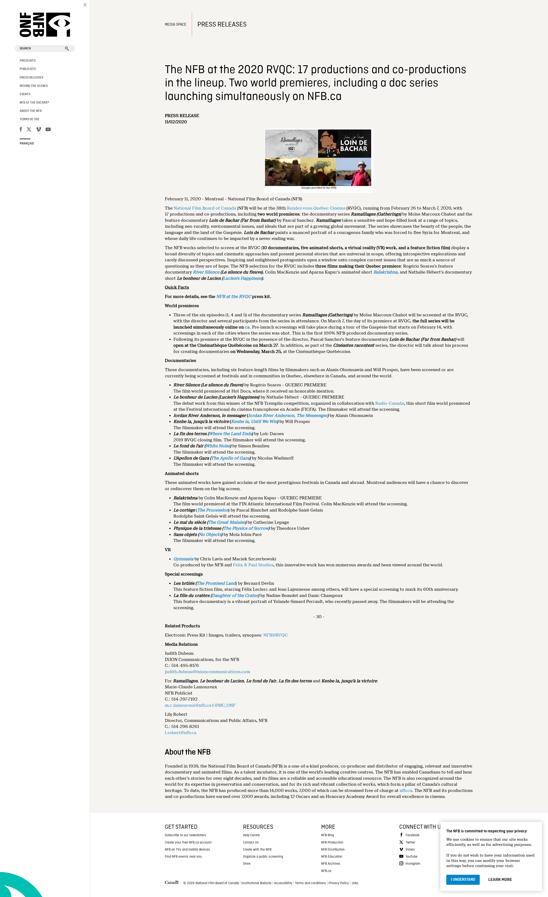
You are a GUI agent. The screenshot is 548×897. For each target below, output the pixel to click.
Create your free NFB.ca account (188, 842)
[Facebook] (21, 130)
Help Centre (251, 835)
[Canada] (172, 883)
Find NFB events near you (183, 857)
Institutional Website (256, 883)
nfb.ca (406, 790)
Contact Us (251, 842)
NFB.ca (326, 871)
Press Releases (31, 77)
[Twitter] (28, 130)
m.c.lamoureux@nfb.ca (188, 705)
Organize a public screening (263, 857)
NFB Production (332, 842)
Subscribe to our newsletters (185, 835)
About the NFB (31, 111)
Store (246, 864)
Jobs (354, 883)
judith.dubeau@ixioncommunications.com (207, 671)
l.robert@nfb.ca (180, 732)
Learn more (500, 879)
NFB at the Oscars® (34, 102)
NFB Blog (327, 835)
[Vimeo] (38, 130)
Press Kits (28, 60)
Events (25, 94)
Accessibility (283, 883)
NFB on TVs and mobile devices (187, 850)
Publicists (28, 69)
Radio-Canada (389, 403)
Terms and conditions (310, 883)
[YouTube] (48, 130)
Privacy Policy (339, 883)
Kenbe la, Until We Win (254, 421)
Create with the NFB (257, 850)
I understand (463, 880)
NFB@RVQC (275, 635)
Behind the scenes (34, 86)
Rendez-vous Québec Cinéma (316, 208)
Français (27, 143)
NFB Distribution (333, 850)
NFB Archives (330, 864)
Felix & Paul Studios (253, 564)
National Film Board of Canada (205, 208)
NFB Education (331, 857)
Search (25, 48)
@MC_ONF (225, 705)
